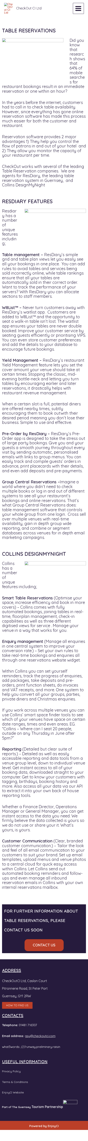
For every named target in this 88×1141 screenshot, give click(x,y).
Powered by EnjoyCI (44, 1126)
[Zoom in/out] (5, 1133)
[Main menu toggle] (78, 8)
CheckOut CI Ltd (29, 8)
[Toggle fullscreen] (15, 1133)
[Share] (26, 1133)
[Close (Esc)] (37, 1133)
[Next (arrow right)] (15, 1138)
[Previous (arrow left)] (5, 1138)
